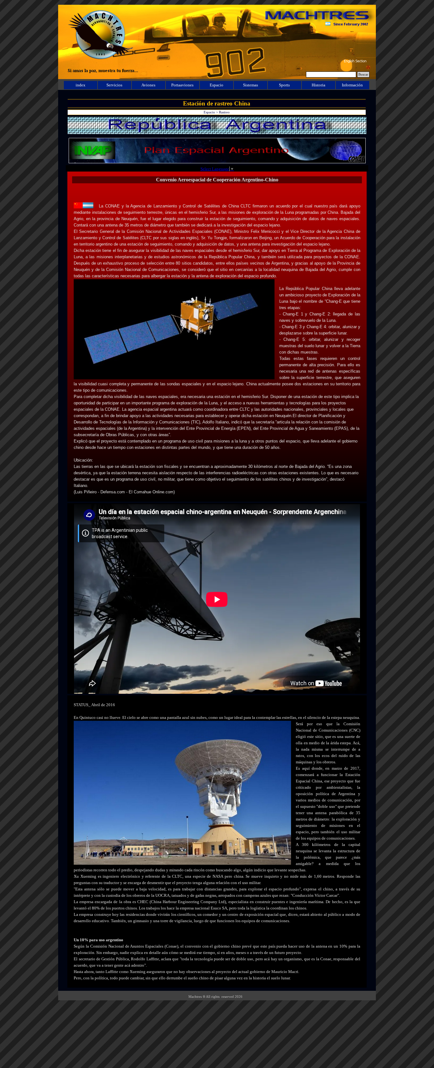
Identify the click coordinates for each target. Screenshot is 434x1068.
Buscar (363, 74)
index (80, 85)
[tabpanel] (217, 342)
